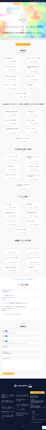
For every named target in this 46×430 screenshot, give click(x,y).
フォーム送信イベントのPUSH (33, 166)
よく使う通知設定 (30, 267)
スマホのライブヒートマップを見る (33, 258)
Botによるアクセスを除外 (21, 229)
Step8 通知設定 (30, 84)
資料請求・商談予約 (37, 392)
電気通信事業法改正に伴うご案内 (7, 411)
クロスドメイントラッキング (11, 221)
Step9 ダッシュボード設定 (21, 93)
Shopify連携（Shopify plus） (32, 212)
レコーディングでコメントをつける (12, 249)
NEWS (2, 391)
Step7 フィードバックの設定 (11, 84)
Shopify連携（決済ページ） (11, 212)
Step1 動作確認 (8, 58)
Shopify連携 (29, 204)
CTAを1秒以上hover (31, 111)
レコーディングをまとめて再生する (12, 258)
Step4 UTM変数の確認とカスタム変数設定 (33, 67)
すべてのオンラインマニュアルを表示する (23, 279)
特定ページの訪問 (30, 120)
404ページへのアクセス (31, 128)
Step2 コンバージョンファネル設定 (33, 58)
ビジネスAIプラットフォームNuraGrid (38, 419)
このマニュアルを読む (12, 61)
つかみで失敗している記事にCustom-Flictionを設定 (22, 185)
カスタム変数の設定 (9, 166)
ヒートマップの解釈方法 (20, 409)
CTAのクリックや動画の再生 (11, 120)
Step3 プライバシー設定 (10, 66)
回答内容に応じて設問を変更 (11, 267)
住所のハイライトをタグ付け (11, 174)
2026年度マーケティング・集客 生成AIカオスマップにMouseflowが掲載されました (7, 396)
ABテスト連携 (8, 204)
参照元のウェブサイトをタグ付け (22, 138)
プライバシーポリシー (35, 414)
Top (23, 426)
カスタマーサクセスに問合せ (23, 44)
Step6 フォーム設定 (30, 76)
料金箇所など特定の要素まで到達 (12, 111)
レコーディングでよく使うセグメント (33, 249)
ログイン (33, 416)
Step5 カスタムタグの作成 (10, 76)
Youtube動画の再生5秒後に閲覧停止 (12, 129)
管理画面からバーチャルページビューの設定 (33, 157)
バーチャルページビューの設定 (11, 156)
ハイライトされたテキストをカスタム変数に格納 (33, 175)
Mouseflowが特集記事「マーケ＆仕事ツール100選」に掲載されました (7, 402)
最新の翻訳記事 (19, 391)
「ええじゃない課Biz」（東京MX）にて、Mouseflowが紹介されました (7, 416)
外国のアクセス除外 (31, 221)
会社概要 (33, 411)
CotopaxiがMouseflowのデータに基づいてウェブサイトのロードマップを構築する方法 (22, 414)
